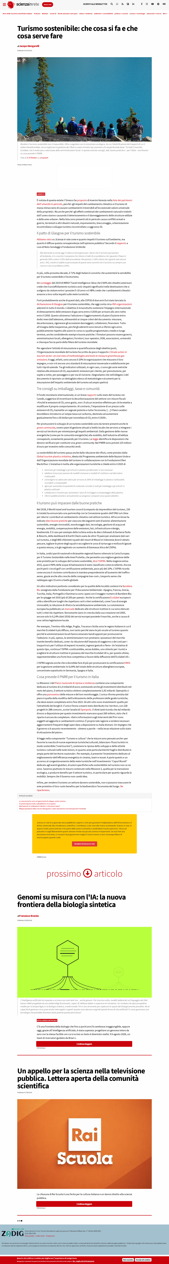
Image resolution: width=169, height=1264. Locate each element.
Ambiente (41, 194)
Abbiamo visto (44, 239)
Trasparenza (50, 1236)
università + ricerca (154, 14)
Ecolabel (114, 597)
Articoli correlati (26, 795)
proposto (82, 200)
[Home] (24, 5)
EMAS (127, 662)
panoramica (53, 694)
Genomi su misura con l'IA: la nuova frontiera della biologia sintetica (71, 900)
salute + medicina (85, 14)
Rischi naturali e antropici (67, 14)
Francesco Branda (29, 916)
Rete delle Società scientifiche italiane (17, 14)
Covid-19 (53, 14)
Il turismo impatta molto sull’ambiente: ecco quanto (37, 804)
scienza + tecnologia (137, 14)
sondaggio (45, 282)
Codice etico (40, 1236)
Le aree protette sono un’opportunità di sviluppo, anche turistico (42, 801)
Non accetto (128, 1260)
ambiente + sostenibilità (103, 14)
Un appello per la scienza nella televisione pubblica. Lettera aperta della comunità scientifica (81, 1078)
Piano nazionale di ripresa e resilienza (75, 683)
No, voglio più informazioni (83, 1261)
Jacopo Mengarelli (29, 46)
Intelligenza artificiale (47, 1020)
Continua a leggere (84, 1043)
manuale (69, 608)
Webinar (45, 14)
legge (95, 439)
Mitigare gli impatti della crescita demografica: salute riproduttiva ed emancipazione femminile (52, 809)
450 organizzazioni (122, 304)
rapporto (121, 243)
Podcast (37, 14)
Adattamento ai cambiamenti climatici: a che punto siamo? (39, 806)
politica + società (121, 14)
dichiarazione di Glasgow (50, 304)
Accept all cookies (143, 1260)
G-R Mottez (32, 157)
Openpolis (85, 709)
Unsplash (44, 157)
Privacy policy (29, 1236)
